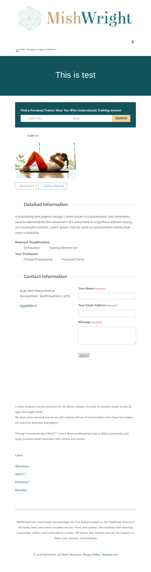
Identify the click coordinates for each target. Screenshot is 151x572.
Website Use (110, 554)
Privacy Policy (91, 554)
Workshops (22, 466)
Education (21, 490)
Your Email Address (97, 305)
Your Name (91, 288)
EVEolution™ (22, 482)
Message (90, 322)
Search (121, 118)
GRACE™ (20, 474)
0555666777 (28, 306)
